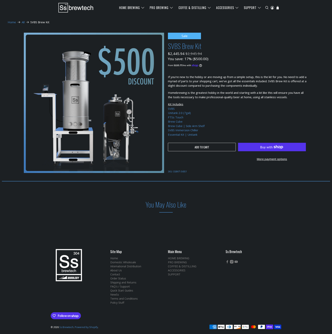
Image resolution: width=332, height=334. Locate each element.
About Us (116, 270)
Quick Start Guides (121, 290)
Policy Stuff (117, 302)
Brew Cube (175, 121)
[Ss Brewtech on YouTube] (236, 262)
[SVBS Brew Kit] (94, 103)
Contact (115, 274)
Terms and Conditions (124, 298)
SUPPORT (250, 7)
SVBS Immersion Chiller (183, 130)
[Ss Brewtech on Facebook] (227, 262)
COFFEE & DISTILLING (192, 7)
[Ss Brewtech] (74, 7)
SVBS (171, 109)
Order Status (118, 278)
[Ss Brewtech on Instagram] (231, 262)
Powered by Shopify (86, 327)
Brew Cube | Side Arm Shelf (186, 126)
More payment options (272, 159)
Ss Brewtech (66, 327)
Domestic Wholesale (123, 262)
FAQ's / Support (120, 286)
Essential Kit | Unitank (183, 134)
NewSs (114, 294)
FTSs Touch (175, 117)
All (23, 22)
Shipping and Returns (123, 282)
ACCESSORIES (225, 7)
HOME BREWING (129, 7)
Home (12, 22)
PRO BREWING (159, 7)
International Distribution (125, 266)
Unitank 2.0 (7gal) (179, 113)
